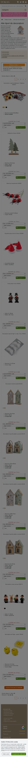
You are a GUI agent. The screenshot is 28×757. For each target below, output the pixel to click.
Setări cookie (6, 754)
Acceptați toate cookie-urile (18, 754)
